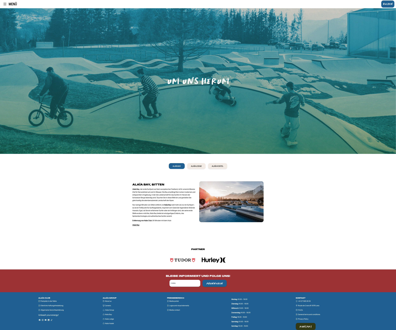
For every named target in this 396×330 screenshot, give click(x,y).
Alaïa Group (109, 310)
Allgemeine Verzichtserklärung (52, 310)
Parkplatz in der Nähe (49, 301)
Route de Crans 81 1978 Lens (308, 306)
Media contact (174, 310)
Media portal (174, 301)
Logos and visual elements (179, 306)
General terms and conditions (309, 314)
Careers (108, 306)
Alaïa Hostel (109, 323)
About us (108, 301)
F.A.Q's (300, 310)
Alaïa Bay (135, 225)
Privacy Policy (303, 319)
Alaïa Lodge (109, 319)
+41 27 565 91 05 (304, 301)
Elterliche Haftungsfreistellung (52, 306)
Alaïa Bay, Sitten (148, 184)
